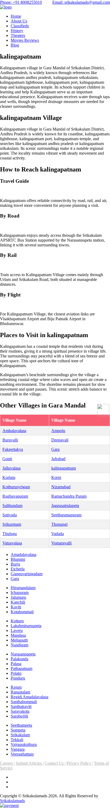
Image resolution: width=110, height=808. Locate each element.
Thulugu (9, 533)
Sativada (9, 515)
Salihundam (12, 505)
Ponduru (18, 678)
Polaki (16, 673)
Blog (15, 45)
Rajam (16, 687)
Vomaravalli (61, 543)
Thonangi (59, 524)
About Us (19, 21)
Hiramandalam (23, 587)
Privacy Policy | (79, 763)
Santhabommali (24, 701)
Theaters (18, 35)
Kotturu (17, 621)
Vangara (18, 749)
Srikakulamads (12, 800)
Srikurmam (11, 524)
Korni (56, 477)
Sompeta (18, 730)
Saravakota (20, 711)
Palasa (16, 663)
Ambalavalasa (14, 430)
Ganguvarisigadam (26, 573)
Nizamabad (60, 487)
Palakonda (19, 659)
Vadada (57, 533)
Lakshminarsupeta (26, 625)
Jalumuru (18, 597)
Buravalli (10, 440)
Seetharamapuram (66, 515)
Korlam (8, 477)
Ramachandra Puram (69, 496)
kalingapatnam (63, 468)
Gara (55, 449)
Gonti (7, 458)
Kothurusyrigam (16, 487)
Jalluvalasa (11, 468)
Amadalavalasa (23, 554)
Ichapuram (20, 592)
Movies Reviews (25, 40)
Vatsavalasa (12, 543)
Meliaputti (19, 640)
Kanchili (18, 602)
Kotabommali (22, 611)
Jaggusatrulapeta (65, 505)
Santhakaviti (21, 706)
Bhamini (18, 559)
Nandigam (19, 645)
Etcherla (18, 569)
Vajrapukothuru (24, 744)
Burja (15, 564)
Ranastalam (20, 692)
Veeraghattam (22, 754)
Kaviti (16, 607)
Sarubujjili (19, 716)
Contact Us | (55, 763)
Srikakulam (20, 735)
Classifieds (20, 26)
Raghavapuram (15, 496)
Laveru (17, 630)
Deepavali (59, 440)
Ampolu (58, 430)
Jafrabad (58, 458)
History (17, 30)
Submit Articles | (30, 763)
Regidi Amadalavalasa (29, 697)
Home (16, 16)
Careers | (7, 763)
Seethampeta (21, 725)
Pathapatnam (21, 668)
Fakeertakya (12, 449)
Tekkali (17, 739)
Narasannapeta (23, 654)
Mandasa (18, 635)
